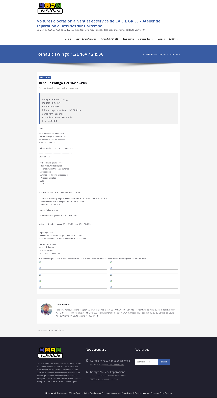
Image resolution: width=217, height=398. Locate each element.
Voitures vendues (70, 88)
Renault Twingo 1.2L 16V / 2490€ (165, 54)
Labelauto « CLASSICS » (168, 39)
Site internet (50, 393)
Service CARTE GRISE (109, 39)
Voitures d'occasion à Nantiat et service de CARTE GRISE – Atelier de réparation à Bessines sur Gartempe (98, 23)
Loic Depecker (49, 88)
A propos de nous (145, 39)
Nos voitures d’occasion (86, 39)
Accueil (68, 39)
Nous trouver (128, 39)
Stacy (144, 393)
